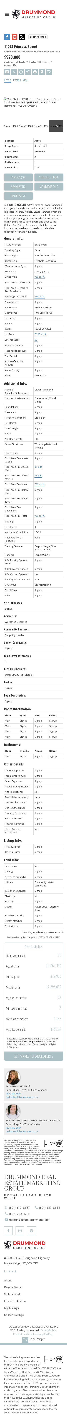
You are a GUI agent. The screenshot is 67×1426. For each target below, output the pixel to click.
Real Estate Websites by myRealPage (33, 1334)
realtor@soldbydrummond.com (22, 1097)
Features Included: (15, 669)
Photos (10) (18, 177)
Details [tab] (7, 80)
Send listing (18, 186)
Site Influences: (13, 603)
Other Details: (14, 764)
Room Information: (18, 709)
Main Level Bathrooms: (17, 656)
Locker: (8, 682)
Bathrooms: (12, 744)
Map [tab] (25, 80)
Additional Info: (15, 383)
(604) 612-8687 (13, 1127)
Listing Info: (13, 840)
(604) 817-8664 (13, 1093)
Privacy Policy (48, 1330)
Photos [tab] (17, 80)
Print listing (18, 196)
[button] (8, 1230)
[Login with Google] (14, 39)
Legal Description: (15, 695)
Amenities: (10, 616)
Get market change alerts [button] (33, 1056)
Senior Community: (15, 642)
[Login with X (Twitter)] (22, 39)
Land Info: (11, 859)
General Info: (13, 238)
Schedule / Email (48, 177)
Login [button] (38, 36)
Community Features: (16, 629)
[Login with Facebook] (7, 39)
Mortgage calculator (48, 186)
